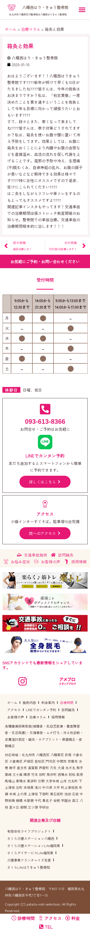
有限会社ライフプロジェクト (29, 831)
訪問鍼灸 (68, 709)
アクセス (14, 709)
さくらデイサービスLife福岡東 (30, 852)
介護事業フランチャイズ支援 (29, 860)
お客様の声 (15, 717)
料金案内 (48, 702)
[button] (82, 9)
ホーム (12, 702)
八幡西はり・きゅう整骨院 (45, 7)
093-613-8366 (45, 421)
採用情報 (58, 717)
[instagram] (22, 681)
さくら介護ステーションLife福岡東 (33, 845)
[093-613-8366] (45, 409)
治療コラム (37, 717)
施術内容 (29, 702)
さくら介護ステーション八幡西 (30, 838)
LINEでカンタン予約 (41, 709)
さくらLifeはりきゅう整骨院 (28, 867)
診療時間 (66, 702)
